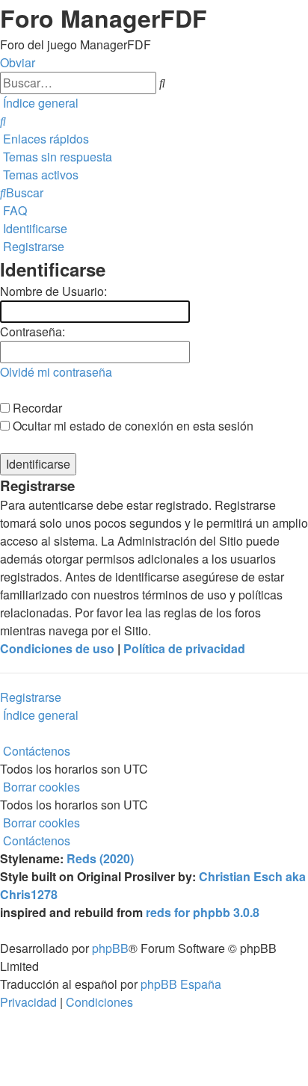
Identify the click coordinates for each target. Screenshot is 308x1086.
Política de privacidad (184, 648)
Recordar (36, 407)
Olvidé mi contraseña (56, 371)
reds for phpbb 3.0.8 (202, 912)
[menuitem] (3, 120)
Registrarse (30, 697)
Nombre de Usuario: (53, 291)
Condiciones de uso (57, 648)
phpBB (110, 948)
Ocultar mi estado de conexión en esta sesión (131, 425)
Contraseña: (32, 331)
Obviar (17, 62)
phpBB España (181, 984)
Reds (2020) (100, 858)
